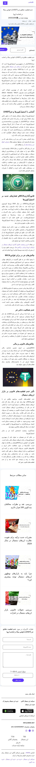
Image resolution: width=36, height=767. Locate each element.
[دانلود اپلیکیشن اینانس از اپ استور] (27, 711)
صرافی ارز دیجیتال (15, 66)
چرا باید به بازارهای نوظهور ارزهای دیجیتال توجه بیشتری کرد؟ (18, 576)
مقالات (29, 21)
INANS (28, 752)
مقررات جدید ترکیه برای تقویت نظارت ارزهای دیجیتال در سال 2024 (18, 540)
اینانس (34, 21)
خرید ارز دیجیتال (11, 759)
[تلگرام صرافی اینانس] (29, 731)
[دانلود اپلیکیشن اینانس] (9, 711)
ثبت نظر (18, 680)
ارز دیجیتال (24, 21)
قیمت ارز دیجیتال (29, 704)
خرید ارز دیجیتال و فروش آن (10, 701)
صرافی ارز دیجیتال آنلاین (27, 701)
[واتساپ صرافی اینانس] (26, 731)
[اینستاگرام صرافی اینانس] (32, 731)
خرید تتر (19, 759)
